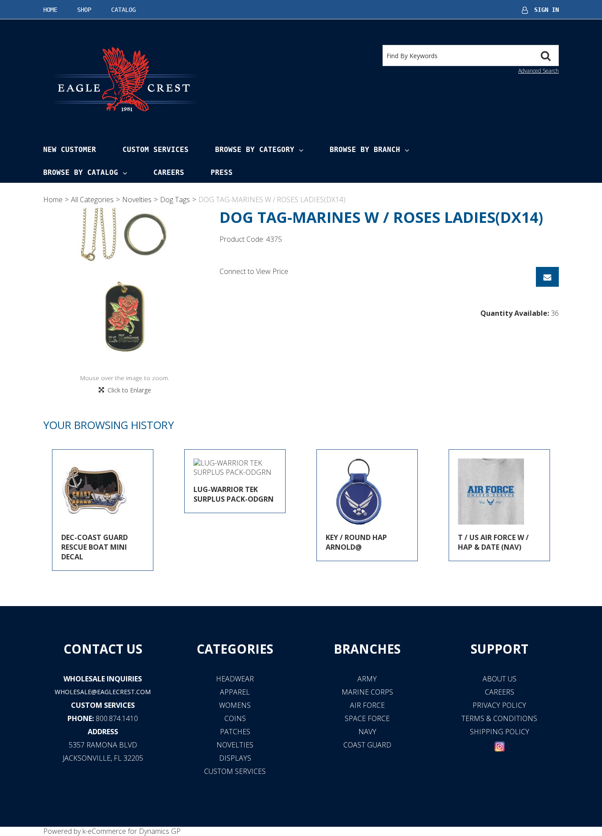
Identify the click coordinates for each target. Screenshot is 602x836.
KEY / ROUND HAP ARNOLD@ (356, 542)
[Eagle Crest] (124, 78)
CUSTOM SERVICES (103, 705)
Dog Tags (175, 199)
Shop (84, 9)
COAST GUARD (367, 745)
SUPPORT (499, 648)
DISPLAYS (235, 758)
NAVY (367, 731)
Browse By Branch (365, 149)
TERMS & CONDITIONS (499, 718)
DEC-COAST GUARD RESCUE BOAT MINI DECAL (94, 547)
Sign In (546, 9)
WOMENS (235, 705)
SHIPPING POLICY (499, 731)
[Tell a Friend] (547, 277)
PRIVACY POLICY (499, 705)
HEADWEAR (235, 679)
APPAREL (235, 692)
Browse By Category (254, 149)
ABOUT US (500, 679)
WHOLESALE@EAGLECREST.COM (103, 692)
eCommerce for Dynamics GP (134, 831)
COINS (235, 718)
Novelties (137, 199)
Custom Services (156, 149)
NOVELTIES (234, 745)
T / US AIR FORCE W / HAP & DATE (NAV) (493, 542)
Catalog (123, 9)
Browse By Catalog (80, 172)
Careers (168, 172)
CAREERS (499, 692)
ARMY (367, 679)
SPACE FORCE (367, 718)
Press (222, 172)
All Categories (92, 199)
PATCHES (235, 731)
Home (50, 9)
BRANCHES (367, 648)
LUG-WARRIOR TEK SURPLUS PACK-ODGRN (233, 494)
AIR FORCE (367, 705)
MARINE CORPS (367, 692)
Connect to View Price (253, 271)
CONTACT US (102, 648)
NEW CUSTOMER (69, 149)
